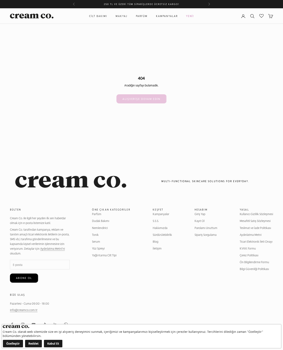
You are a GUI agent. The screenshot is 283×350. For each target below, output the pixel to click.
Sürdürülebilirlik (162, 234)
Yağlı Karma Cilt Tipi (104, 255)
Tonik (95, 234)
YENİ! (190, 16)
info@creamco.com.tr (23, 310)
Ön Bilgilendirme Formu (254, 262)
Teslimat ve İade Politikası (255, 227)
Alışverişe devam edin (141, 99)
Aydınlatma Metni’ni (52, 248)
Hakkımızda (160, 227)
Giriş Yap (200, 214)
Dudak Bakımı (100, 220)
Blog (155, 241)
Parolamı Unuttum (206, 227)
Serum (96, 241)
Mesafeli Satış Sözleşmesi (255, 220)
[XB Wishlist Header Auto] (261, 15)
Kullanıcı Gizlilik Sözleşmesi (256, 214)
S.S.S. (156, 220)
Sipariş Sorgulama (205, 234)
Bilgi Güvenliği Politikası (254, 268)
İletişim (157, 248)
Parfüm (142, 16)
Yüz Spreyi (98, 248)
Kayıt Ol (199, 220)
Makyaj (122, 16)
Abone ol (24, 278)
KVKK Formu (248, 248)
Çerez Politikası (249, 255)
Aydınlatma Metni (250, 234)
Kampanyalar (167, 16)
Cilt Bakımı (98, 16)
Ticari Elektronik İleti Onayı (256, 241)
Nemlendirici (100, 227)
